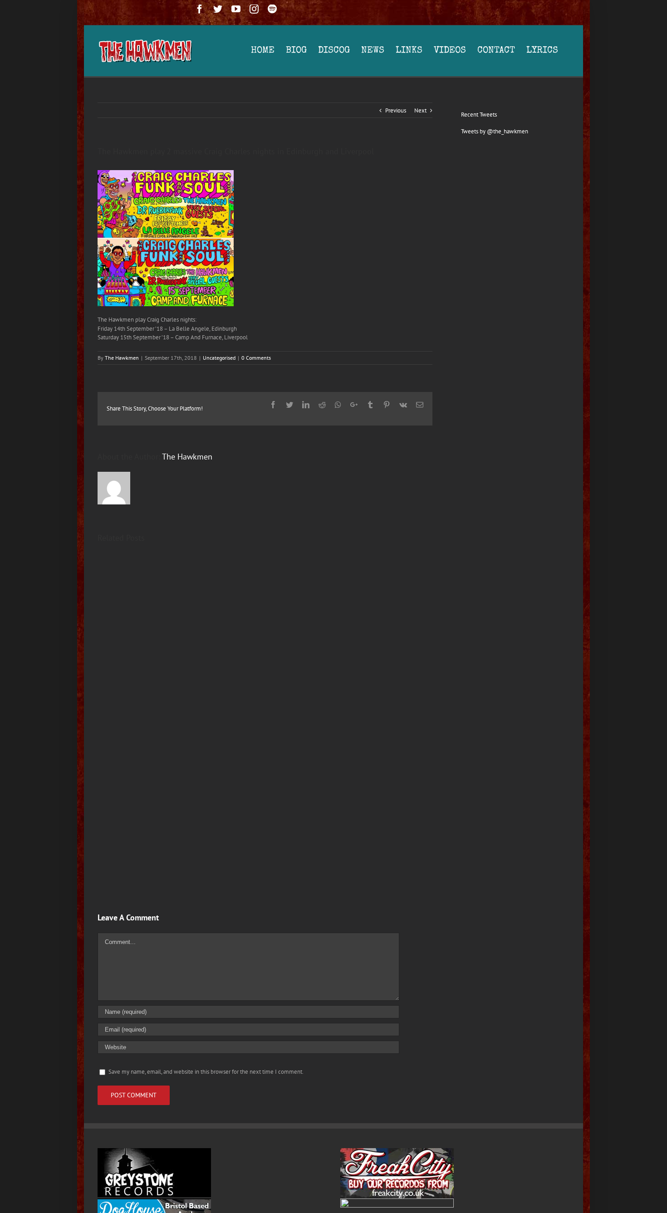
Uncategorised (219, 357)
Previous (395, 110)
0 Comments (256, 357)
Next (420, 110)
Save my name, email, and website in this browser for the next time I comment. (206, 1072)
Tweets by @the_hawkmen (494, 131)
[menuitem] (268, 50)
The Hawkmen (122, 357)
